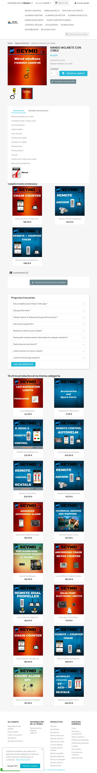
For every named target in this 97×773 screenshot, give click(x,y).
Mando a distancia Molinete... (27, 260)
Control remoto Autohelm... (69, 452)
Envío (74, 728)
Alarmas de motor (55, 15)
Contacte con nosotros (18, 3)
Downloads (67, 25)
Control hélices (34, 25)
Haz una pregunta (23, 364)
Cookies (75, 746)
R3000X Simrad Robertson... (28, 452)
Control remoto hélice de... (28, 617)
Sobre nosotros (78, 737)
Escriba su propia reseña (65, 81)
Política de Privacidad (80, 740)
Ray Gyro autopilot (72, 10)
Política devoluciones (80, 743)
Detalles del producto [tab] (38, 110)
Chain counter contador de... (27, 219)
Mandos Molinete (34, 20)
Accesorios (51, 25)
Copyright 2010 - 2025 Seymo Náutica (48, 770)
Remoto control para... (28, 493)
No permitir (12, 766)
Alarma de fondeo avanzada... (28, 535)
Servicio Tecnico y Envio (68, 535)
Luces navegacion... (28, 411)
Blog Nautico (48, 29)
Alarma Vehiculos (77, 15)
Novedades (55, 729)
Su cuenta (13, 722)
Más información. (23, 760)
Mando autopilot (57, 753)
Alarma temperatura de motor (28, 700)
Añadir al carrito (73, 73)
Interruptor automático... (69, 617)
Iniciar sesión (13, 732)
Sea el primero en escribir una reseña (50, 282)
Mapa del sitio (77, 758)
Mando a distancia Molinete (70, 219)
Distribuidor (31, 29)
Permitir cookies (30, 766)
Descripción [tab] (18, 110)
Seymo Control (33, 10)
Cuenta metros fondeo (58, 20)
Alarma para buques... (28, 576)
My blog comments (15, 741)
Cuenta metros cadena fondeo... (68, 576)
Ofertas (53, 726)
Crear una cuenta (15, 735)
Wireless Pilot (52, 10)
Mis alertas (12, 738)
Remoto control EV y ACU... (69, 700)
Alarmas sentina (34, 15)
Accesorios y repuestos (69, 411)
